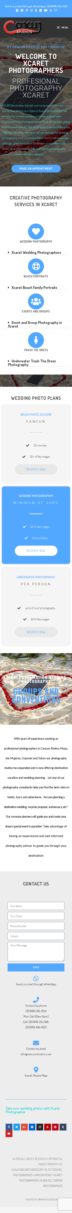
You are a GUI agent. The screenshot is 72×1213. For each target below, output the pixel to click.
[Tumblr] (63, 1127)
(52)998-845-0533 (36, 1027)
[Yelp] (47, 1127)
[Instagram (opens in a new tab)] (31, 10)
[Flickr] (32, 1127)
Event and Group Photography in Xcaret (35, 324)
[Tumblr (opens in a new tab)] (36, 10)
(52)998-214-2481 (57, 6)
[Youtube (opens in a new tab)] (46, 10)
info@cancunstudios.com (36, 1054)
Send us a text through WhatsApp (36, 984)
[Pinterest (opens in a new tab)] (27, 10)
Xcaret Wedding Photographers (36, 252)
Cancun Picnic (43, 1175)
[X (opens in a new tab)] (17, 10)
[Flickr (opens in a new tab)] (40, 10)
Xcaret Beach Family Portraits (34, 287)
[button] (36, 252)
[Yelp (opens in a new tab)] (51, 10)
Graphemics (44, 1199)
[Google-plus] (24, 1127)
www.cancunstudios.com (27, 1170)
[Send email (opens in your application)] (55, 10)
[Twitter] (16, 1127)
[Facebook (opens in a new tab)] (22, 10)
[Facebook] (9, 1127)
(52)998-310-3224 (36, 1011)
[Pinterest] (55, 1127)
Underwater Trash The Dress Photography (32, 363)
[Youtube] (9, 1133)
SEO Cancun (56, 1199)
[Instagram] (39, 1127)
